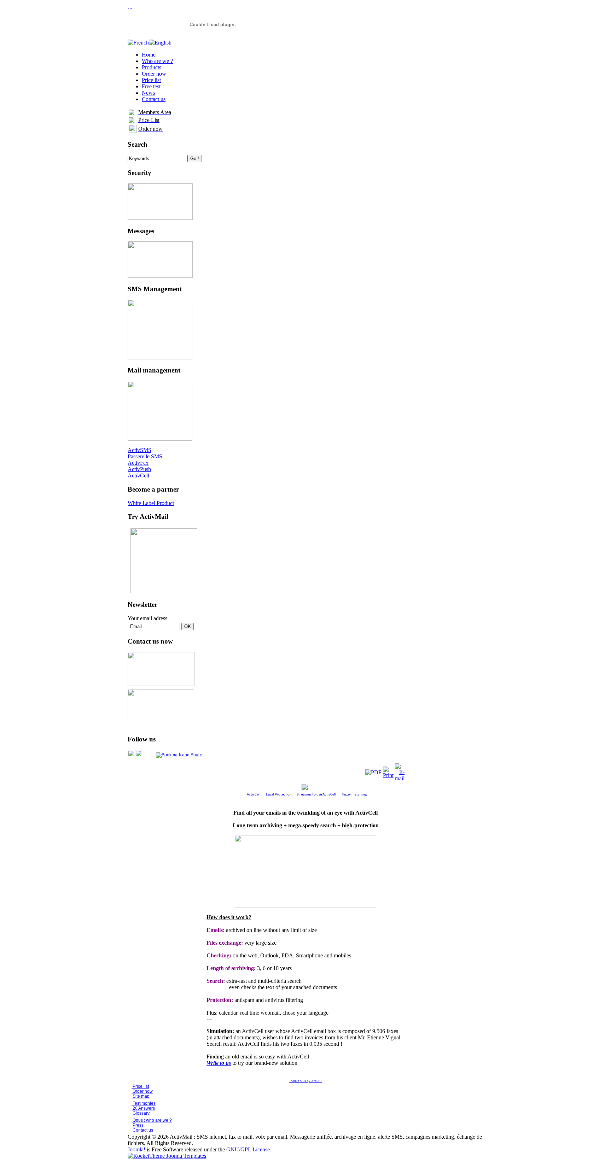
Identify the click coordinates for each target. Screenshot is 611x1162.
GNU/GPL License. (248, 1149)
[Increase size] (128, 6)
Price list (140, 1086)
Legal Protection (279, 795)
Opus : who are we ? (152, 1120)
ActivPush (139, 469)
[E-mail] (400, 778)
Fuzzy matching (354, 795)
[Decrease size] (131, 6)
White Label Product (151, 503)
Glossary (141, 1113)
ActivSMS (139, 450)
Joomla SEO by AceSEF (305, 1081)
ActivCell (138, 476)
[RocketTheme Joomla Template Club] (167, 1156)
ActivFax (138, 463)
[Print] (388, 775)
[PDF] (373, 772)
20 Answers (143, 1108)
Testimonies (144, 1103)
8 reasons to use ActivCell (316, 795)
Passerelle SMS (145, 456)
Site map (141, 1096)
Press (138, 1125)
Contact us (142, 1130)
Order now (142, 1091)
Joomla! (136, 1149)
